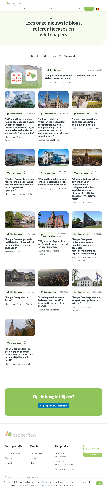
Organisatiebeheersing (65, 469)
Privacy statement (12, 477)
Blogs (32, 463)
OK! (99, 483)
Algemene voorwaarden (31, 477)
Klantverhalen (36, 453)
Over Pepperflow (76, 9)
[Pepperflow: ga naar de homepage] (13, 3)
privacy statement (46, 485)
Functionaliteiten (48, 9)
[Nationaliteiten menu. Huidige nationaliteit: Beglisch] (97, 9)
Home (26, 9)
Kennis (57, 9)
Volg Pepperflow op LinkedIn (53, 405)
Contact (89, 9)
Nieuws (33, 458)
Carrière (65, 9)
